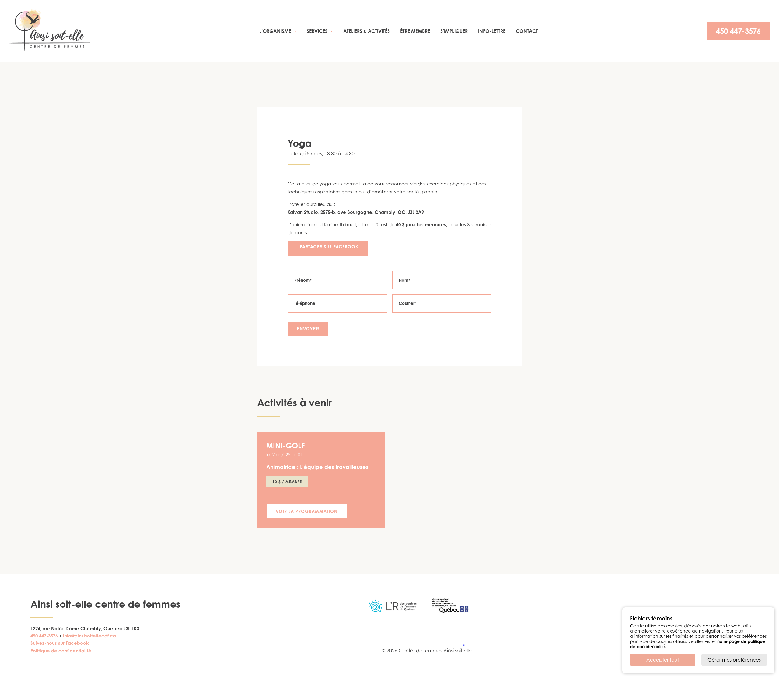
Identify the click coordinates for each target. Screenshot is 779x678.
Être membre (415, 31)
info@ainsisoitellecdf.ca (89, 636)
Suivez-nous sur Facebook (59, 643)
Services (317, 31)
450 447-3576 (738, 31)
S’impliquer (454, 31)
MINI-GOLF (285, 445)
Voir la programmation (306, 511)
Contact (527, 31)
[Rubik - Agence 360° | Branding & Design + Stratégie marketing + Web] (460, 644)
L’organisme (275, 31)
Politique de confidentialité (60, 651)
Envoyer (308, 328)
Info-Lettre (491, 31)
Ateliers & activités (366, 31)
